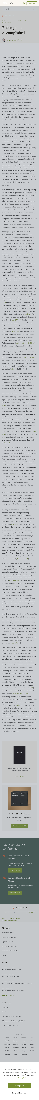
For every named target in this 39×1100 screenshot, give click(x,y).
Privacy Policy (23, 1078)
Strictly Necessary (19, 1093)
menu (5, 3)
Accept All (19, 1086)
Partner (32, 3)
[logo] (12, 3)
